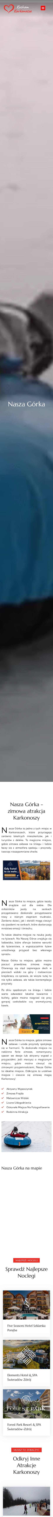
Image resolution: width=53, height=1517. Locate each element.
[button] (43, 8)
